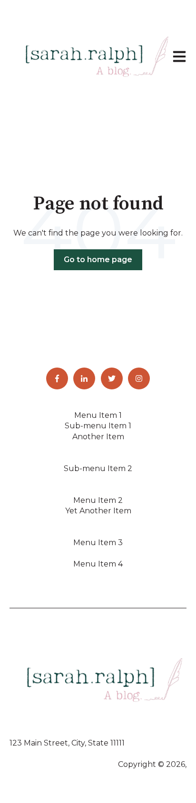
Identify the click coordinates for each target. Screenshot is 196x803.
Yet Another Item (98, 510)
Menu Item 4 (98, 563)
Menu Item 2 (98, 500)
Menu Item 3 (98, 542)
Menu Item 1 (98, 415)
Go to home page (98, 259)
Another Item (98, 436)
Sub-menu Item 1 (98, 425)
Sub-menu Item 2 (98, 468)
